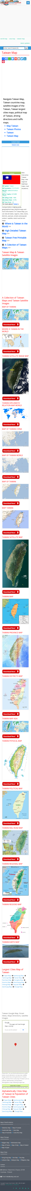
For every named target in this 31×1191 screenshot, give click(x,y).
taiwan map (21, 39)
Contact (2, 1164)
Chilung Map (6, 984)
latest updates (25, 43)
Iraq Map (21, 1157)
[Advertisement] (15, 21)
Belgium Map (5, 1142)
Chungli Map (18, 987)
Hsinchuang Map (18, 982)
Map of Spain (5, 1147)
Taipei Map (7, 976)
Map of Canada (16, 1128)
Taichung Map (6, 978)
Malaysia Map (15, 1160)
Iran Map (15, 1157)
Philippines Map (25, 1160)
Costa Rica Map (17, 1132)
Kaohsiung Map (18, 976)
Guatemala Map (6, 1130)
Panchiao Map (6, 980)
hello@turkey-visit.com (12, 1176)
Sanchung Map (7, 987)
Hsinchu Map (6, 982)
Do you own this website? (11, 1030)
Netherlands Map (16, 1142)
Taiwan (11, 173)
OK (23, 1030)
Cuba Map (16, 1130)
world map (3, 39)
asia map (12, 39)
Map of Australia (6, 1132)
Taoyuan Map (17, 984)
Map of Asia (3, 1152)
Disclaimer (16, 1184)
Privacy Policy (9, 1184)
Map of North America (6, 1122)
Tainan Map (18, 978)
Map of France (6, 1145)
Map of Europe (4, 1137)
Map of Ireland (24, 1145)
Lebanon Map (6, 1160)
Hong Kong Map (6, 1157)
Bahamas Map (6, 1128)
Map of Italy (15, 1145)
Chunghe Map (18, 980)
